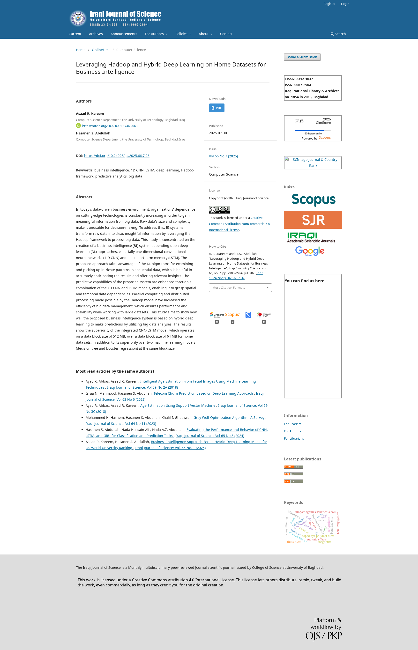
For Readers (292, 424)
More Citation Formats (228, 287)
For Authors (155, 33)
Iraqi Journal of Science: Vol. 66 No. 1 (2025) (170, 447)
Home (80, 49)
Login (345, 3)
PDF (218, 108)
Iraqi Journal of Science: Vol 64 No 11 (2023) (121, 423)
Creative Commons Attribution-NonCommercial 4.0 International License (239, 223)
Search (340, 33)
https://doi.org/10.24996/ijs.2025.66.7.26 (116, 155)
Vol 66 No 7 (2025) (223, 156)
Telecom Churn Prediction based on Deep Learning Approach (204, 393)
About (204, 33)
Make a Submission (302, 57)
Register (330, 3)
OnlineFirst (101, 49)
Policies (181, 33)
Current (75, 33)
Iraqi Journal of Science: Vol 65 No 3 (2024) (210, 435)
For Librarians (294, 438)
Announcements (124, 33)
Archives (96, 33)
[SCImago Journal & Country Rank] (313, 165)
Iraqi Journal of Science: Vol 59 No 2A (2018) (142, 387)
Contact (226, 33)
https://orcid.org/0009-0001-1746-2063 (109, 125)
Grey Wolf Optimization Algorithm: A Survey (229, 417)
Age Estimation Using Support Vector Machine (178, 405)
